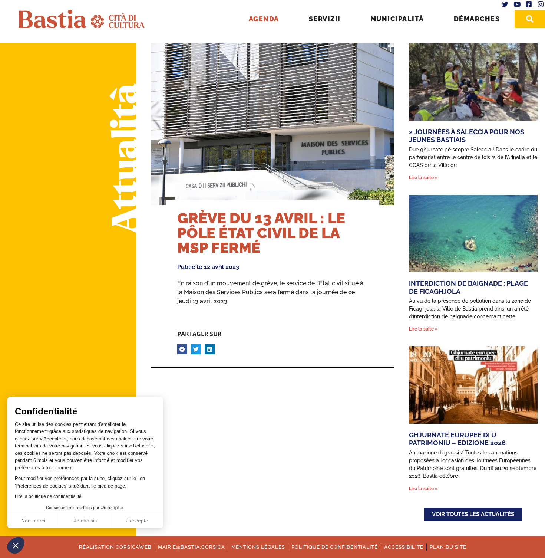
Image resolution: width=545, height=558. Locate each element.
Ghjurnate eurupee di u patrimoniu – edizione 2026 (457, 439)
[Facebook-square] (528, 4)
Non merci (33, 520)
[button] (15, 545)
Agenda (264, 19)
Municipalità (397, 19)
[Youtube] (517, 4)
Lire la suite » (423, 177)
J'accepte (137, 520)
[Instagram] (540, 4)
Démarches (477, 19)
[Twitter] (505, 4)
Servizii (325, 19)
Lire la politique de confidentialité (48, 496)
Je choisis (85, 520)
